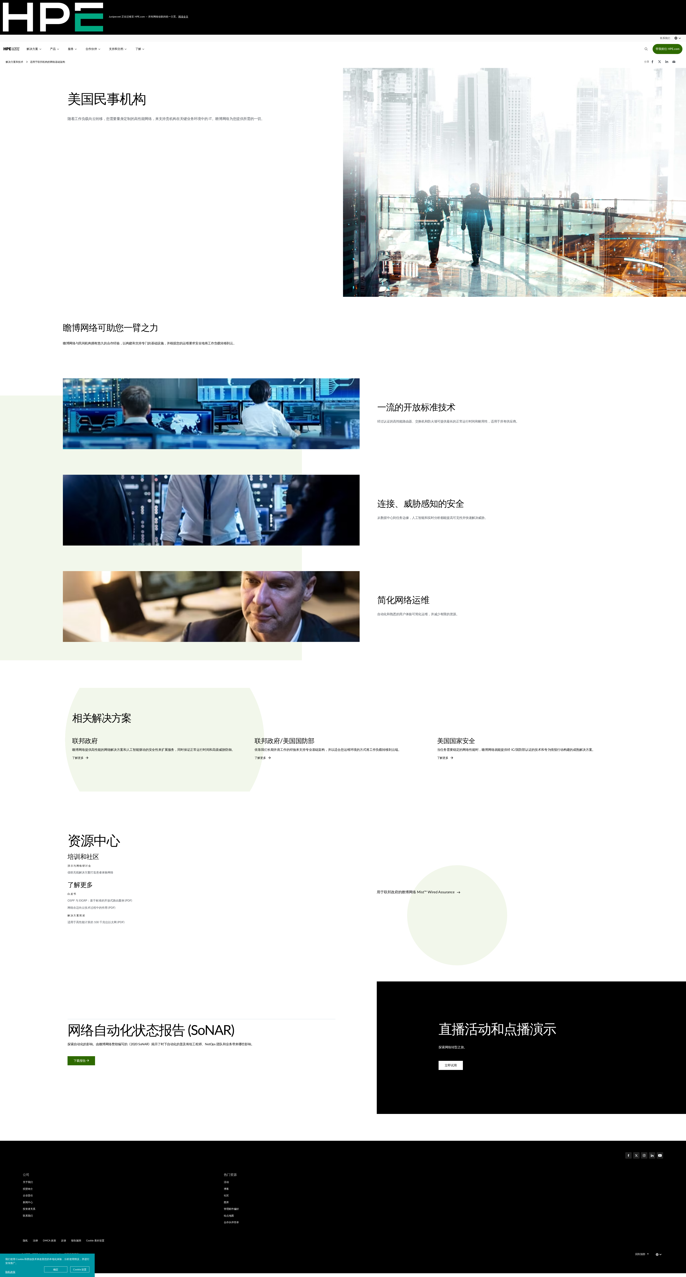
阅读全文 (183, 17)
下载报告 (80, 1060)
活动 (226, 1182)
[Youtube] (660, 1156)
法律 (35, 1241)
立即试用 (451, 1065)
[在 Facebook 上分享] (652, 63)
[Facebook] (628, 1156)
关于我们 (28, 1182)
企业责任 (28, 1196)
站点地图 (229, 1216)
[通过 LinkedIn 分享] (666, 63)
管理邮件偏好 (231, 1209)
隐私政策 (10, 1272)
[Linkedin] (652, 1156)
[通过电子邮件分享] (674, 63)
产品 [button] (53, 49)
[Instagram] (644, 1156)
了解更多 (78, 758)
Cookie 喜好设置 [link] (95, 1241)
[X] (636, 1156)
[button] (665, 38)
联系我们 (28, 1216)
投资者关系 (29, 1209)
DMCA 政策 (49, 1241)
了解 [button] (138, 49)
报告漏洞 (76, 1241)
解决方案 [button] (32, 49)
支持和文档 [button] (116, 49)
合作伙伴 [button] (91, 49)
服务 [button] (71, 49)
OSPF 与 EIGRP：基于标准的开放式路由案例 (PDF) (100, 900)
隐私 (25, 1241)
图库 (226, 1202)
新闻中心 (28, 1202)
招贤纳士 (28, 1189)
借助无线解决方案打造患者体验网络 (90, 872)
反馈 (63, 1241)
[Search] (646, 49)
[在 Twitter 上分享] (659, 63)
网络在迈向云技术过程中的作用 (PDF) (91, 908)
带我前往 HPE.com (667, 49)
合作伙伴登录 (231, 1222)
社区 (226, 1196)
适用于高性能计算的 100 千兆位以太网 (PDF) (96, 922)
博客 (226, 1189)
